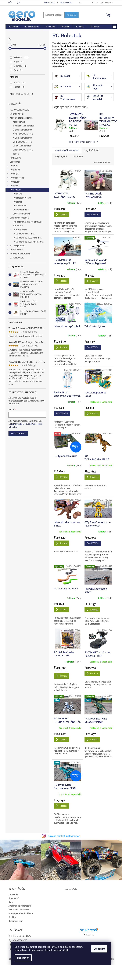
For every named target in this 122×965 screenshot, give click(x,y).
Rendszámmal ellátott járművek (27, 222)
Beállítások (23, 957)
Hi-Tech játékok (17, 245)
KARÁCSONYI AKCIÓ (19, 110)
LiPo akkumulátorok (22, 142)
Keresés (71, 15)
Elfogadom (99, 948)
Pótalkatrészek (20, 229)
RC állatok (17, 202)
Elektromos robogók (19, 218)
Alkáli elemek (19, 122)
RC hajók (14, 174)
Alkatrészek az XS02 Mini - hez (28, 238)
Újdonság (20, 66)
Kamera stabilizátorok (20, 254)
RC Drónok (15, 170)
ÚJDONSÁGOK (17, 258)
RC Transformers (21, 210)
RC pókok (17, 194)
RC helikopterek (17, 178)
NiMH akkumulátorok (23, 134)
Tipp (17, 70)
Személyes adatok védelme (20, 913)
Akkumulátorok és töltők (21, 118)
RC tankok (14, 185)
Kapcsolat (49, 3)
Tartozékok (18, 225)
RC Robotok (15, 190)
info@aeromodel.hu (22, 936)
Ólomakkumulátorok (22, 130)
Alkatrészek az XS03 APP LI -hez (28, 242)
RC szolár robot (20, 205)
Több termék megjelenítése (81, 142)
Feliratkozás (18, 433)
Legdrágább (61, 156)
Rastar (19, 87)
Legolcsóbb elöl (92, 150)
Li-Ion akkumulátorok (23, 150)
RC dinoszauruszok (22, 198)
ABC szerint (78, 156)
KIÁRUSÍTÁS (15, 158)
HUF (93, 3)
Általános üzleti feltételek (19, 906)
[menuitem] (13, 26)
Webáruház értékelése (18, 909)
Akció (18, 62)
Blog (10, 902)
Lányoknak (15, 162)
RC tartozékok (16, 249)
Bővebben (92, 214)
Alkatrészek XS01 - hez (24, 234)
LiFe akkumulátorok (22, 146)
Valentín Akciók (17, 114)
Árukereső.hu (89, 935)
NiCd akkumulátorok (22, 138)
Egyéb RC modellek (21, 214)
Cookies (12, 917)
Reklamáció (66, 3)
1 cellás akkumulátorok (23, 126)
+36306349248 (20, 940)
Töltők (16, 154)
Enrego (19, 82)
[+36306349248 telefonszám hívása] (12, 2)
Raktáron (20, 57)
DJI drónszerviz (15, 921)
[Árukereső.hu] (89, 930)
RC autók (14, 166)
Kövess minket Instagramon (64, 835)
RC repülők (15, 182)
